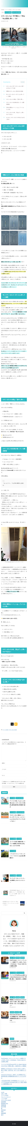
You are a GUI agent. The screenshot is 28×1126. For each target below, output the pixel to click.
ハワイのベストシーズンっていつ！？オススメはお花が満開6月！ (17, 856)
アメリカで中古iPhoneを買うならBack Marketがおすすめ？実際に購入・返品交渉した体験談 (18, 977)
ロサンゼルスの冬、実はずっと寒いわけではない (15, 113)
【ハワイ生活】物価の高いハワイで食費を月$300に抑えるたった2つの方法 (17, 843)
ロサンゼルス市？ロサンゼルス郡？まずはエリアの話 (15, 87)
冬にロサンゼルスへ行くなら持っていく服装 (15, 95)
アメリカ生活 (5, 729)
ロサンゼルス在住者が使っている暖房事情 (15, 103)
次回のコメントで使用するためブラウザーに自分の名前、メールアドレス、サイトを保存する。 (13, 782)
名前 (3, 763)
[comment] (15, 724)
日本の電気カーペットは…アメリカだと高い (15, 108)
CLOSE (22, 82)
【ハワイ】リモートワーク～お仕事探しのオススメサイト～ (17, 880)
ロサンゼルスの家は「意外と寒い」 (15, 99)
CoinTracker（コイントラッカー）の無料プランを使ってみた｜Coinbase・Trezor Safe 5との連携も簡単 (13, 1060)
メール (4, 769)
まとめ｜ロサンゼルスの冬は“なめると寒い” (15, 118)
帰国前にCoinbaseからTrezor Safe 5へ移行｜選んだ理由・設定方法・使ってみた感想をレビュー (13, 1070)
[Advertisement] (14, 167)
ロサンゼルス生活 (13, 729)
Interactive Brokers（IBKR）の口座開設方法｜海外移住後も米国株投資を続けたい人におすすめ (13, 1076)
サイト (3, 775)
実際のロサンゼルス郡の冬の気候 (14, 91)
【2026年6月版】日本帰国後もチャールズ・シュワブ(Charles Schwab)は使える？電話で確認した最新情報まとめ (14, 1082)
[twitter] (12, 724)
